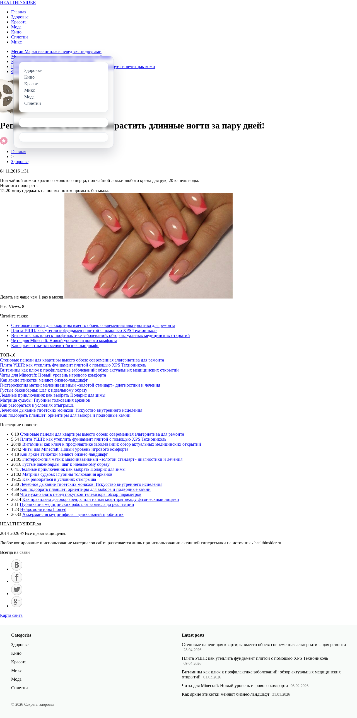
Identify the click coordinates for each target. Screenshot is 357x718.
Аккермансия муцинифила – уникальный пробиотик (73, 514)
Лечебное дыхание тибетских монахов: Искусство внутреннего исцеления (71, 410)
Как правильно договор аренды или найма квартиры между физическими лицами (100, 499)
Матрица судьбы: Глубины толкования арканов (45, 400)
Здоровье (19, 16)
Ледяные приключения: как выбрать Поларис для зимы (52, 395)
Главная (18, 11)
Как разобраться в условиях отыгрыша (37, 405)
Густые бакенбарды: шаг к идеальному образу (43, 390)
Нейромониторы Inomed (43, 509)
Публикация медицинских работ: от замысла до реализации (77, 504)
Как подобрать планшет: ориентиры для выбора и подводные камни (65, 415)
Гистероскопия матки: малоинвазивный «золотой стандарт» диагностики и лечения (80, 385)
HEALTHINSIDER (18, 2)
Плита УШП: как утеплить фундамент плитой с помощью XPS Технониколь (84, 330)
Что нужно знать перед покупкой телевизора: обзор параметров (80, 494)
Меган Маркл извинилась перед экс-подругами (56, 51)
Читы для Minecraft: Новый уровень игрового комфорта (64, 340)
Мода (16, 27)
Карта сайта (11, 615)
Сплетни (19, 37)
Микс (16, 42)
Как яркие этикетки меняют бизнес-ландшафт (55, 345)
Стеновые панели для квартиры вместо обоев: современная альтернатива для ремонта (93, 325)
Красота (18, 22)
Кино (16, 32)
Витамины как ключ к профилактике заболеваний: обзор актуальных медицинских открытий (100, 335)
